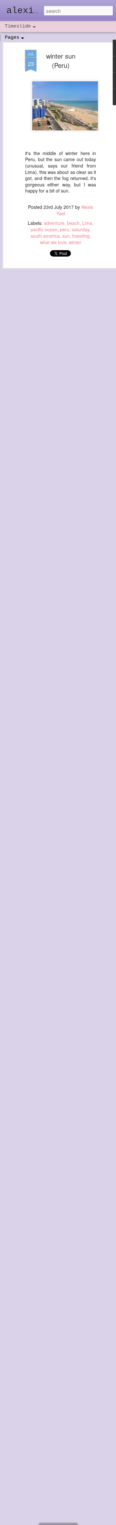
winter (75, 242)
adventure (54, 223)
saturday (80, 229)
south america (45, 236)
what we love (53, 242)
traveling (81, 236)
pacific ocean (44, 229)
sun (66, 236)
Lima (87, 223)
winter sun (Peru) (60, 60)
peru (64, 229)
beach (73, 223)
